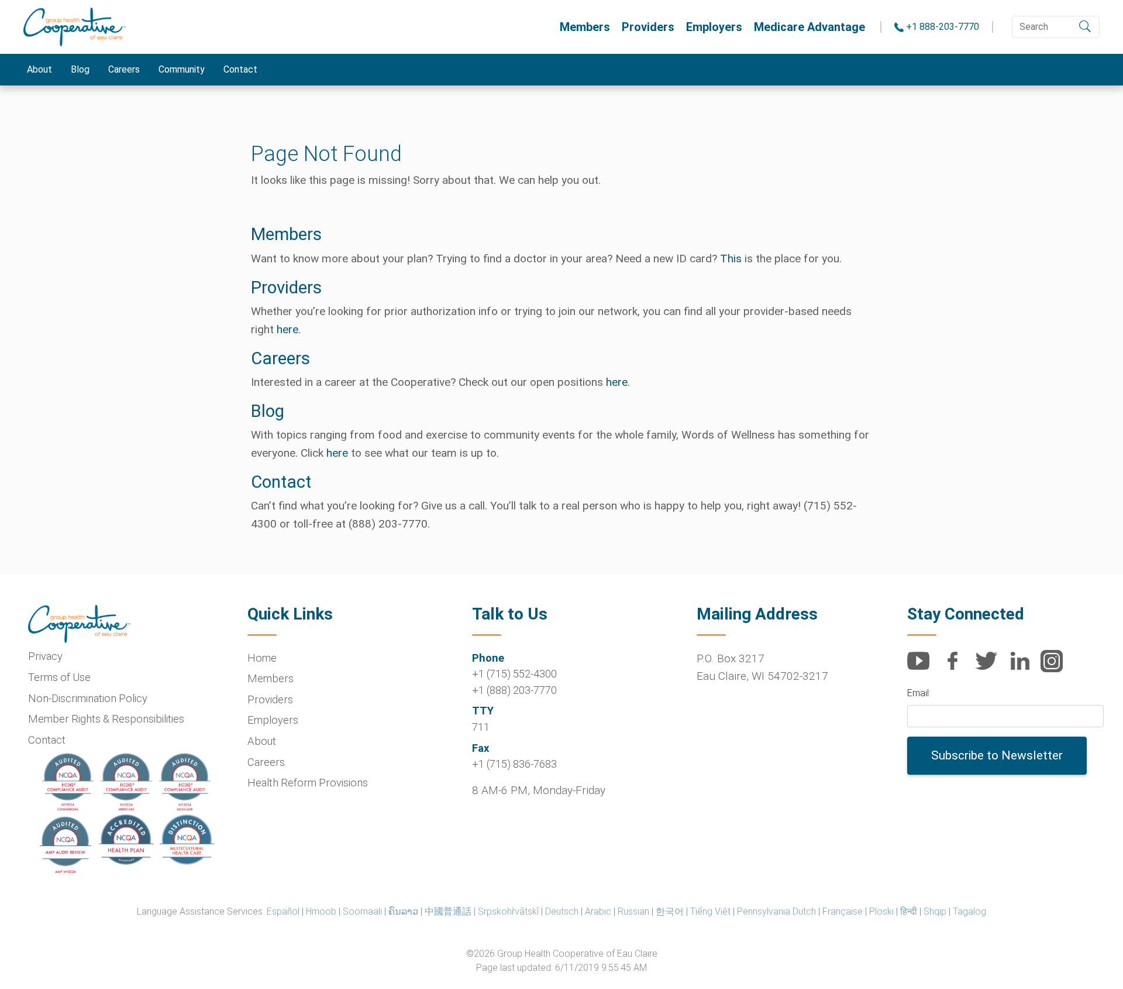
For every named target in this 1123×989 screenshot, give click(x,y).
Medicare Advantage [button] (809, 27)
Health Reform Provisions (307, 782)
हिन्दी (908, 911)
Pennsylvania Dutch (776, 911)
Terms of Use (59, 677)
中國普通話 (448, 911)
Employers (714, 27)
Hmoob (321, 911)
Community (182, 69)
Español (283, 911)
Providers (648, 27)
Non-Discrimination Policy (87, 698)
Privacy (45, 656)
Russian (633, 911)
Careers (124, 69)
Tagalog (969, 911)
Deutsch (561, 911)
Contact (240, 69)
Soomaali (362, 911)
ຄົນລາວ (403, 911)
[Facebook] (957, 667)
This (731, 258)
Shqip (935, 911)
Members (585, 27)
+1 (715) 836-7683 (514, 764)
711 (481, 727)
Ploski (881, 911)
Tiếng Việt (710, 911)
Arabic (598, 911)
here (287, 329)
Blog (80, 69)
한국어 (670, 911)
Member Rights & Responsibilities (106, 719)
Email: (919, 693)
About (39, 69)
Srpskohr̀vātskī (508, 911)
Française (842, 911)
